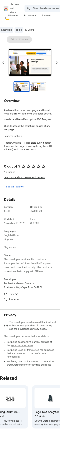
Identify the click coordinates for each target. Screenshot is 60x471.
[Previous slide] (3, 62)
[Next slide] (56, 62)
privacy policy (38, 328)
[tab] (13, 16)
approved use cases (22, 345)
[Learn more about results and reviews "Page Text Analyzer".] (44, 416)
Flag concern (11, 247)
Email (11, 294)
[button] (30, 63)
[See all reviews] (15, 187)
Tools (19, 29)
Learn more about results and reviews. (24, 177)
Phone (12, 299)
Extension (6, 29)
